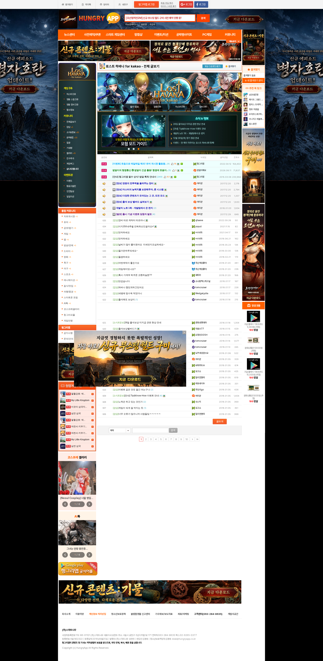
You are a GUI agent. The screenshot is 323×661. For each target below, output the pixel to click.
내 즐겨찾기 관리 (253, 80)
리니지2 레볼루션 (256, 119)
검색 (203, 18)
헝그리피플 (69, 315)
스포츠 (68, 274)
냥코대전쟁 (253, 94)
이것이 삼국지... (79, 407)
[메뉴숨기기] (234, 41)
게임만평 (68, 320)
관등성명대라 (201, 322)
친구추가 (70, 158)
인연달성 (70, 191)
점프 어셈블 (253, 109)
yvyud (198, 226)
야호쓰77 (199, 328)
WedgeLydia (201, 293)
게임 (67, 233)
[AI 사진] (77, 532)
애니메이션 (71, 280)
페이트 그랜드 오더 (256, 99)
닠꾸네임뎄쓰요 (201, 353)
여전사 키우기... (79, 426)
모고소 (198, 371)
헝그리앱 (200, 163)
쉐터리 (198, 275)
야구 (67, 268)
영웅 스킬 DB (73, 99)
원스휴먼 (252, 124)
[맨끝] (197, 439)
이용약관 (80, 614)
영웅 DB (157, 106)
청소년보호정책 (118, 614)
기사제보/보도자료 (164, 614)
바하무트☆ (200, 365)
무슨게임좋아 (201, 263)
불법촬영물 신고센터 (140, 614)
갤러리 (71, 153)
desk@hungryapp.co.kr (184, 639)
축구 (67, 262)
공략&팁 (72, 137)
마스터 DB (71, 94)
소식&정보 (73, 132)
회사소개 (66, 614)
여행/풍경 (70, 291)
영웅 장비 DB (73, 104)
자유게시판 (71, 216)
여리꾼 (199, 183)
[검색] (173, 430)
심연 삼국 (76, 413)
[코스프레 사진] (77, 478)
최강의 (152, 24)
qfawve (199, 220)
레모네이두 (200, 383)
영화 (67, 257)
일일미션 (70, 196)
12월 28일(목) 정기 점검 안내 (186, 138)
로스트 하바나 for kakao (123, 66)
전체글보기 (71, 122)
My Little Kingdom (80, 400)
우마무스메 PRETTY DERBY (256, 114)
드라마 (68, 251)
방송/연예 (70, 245)
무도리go (199, 389)
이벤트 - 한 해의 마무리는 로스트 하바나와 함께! (193, 142)
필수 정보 (134, 106)
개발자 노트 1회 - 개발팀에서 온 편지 (189, 133)
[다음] (192, 439)
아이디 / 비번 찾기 (168, 6)
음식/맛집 (70, 286)
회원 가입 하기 (167, 3)
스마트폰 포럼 (71, 297)
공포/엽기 (70, 228)
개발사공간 (233, 614)
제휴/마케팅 (183, 614)
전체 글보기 (151, 66)
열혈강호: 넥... (78, 393)
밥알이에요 (201, 170)
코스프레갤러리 (71, 309)
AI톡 (67, 303)
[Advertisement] (104, 71)
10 (186, 439)
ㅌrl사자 (198, 232)
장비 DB (203, 106)
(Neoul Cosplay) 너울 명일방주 (78, 498)
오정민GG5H (201, 335)
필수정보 (71, 110)
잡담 (70, 127)
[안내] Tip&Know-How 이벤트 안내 (189, 128)
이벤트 (69, 181)
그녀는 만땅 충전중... (77, 548)
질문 (68, 142)
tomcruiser (201, 287)
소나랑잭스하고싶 (202, 281)
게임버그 (70, 163)
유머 (67, 222)
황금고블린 (71, 186)
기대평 (69, 148)
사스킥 (198, 401)
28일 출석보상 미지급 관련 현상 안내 (189, 124)
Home (111, 106)
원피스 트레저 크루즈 (256, 104)
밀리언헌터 (200, 377)
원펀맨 (144, 24)
